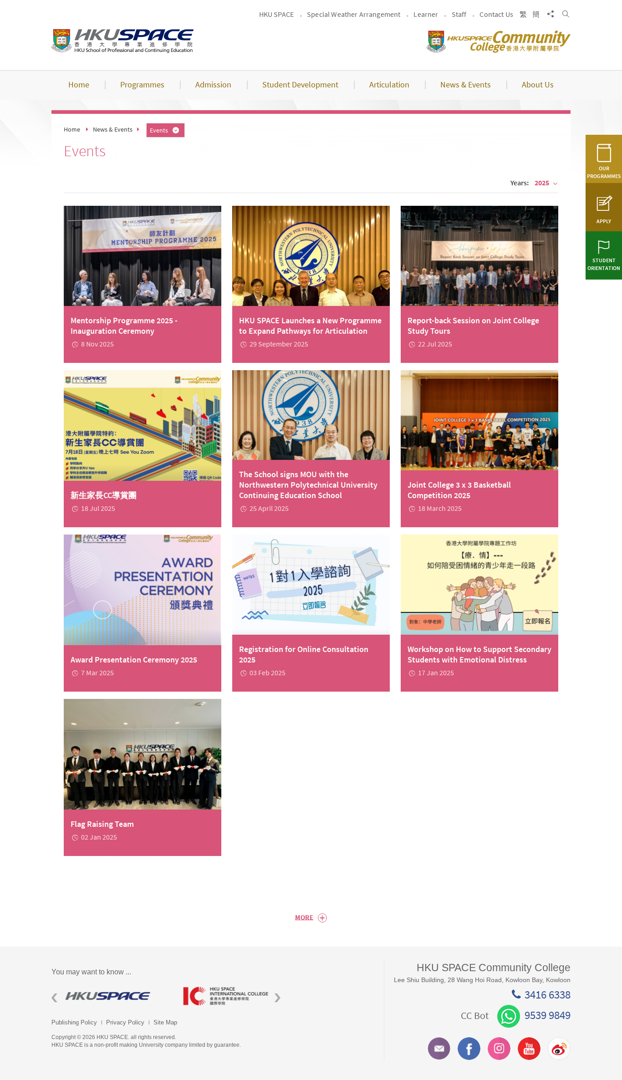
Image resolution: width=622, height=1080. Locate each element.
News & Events (113, 129)
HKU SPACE (276, 14)
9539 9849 (548, 1015)
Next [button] (277, 998)
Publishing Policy (74, 1022)
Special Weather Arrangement (353, 14)
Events (159, 130)
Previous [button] (54, 998)
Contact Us (496, 14)
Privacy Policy (125, 1022)
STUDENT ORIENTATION (603, 264)
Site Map (165, 1022)
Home (72, 129)
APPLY (604, 221)
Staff (459, 14)
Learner (425, 14)
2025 (542, 182)
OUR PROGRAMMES (604, 172)
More (310, 917)
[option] (110, 996)
